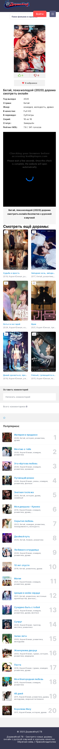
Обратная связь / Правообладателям (36, 741)
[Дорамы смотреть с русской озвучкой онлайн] (19, 5)
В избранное (31, 83)
